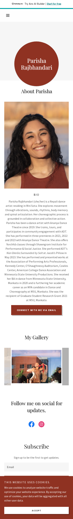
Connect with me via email (36, 310)
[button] (9, 15)
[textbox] (36, 467)
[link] (31, 425)
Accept (36, 510)
